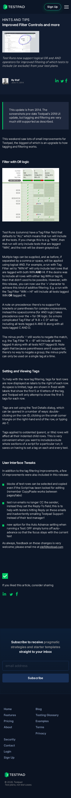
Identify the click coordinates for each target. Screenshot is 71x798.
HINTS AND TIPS (15, 20)
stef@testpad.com (51, 547)
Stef (17, 80)
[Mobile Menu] (66, 7)
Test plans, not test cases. (18, 784)
